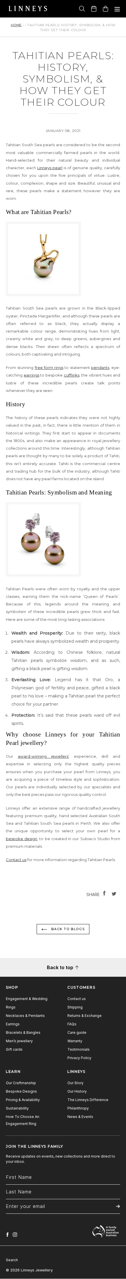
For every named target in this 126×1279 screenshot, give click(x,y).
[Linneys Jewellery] (28, 9)
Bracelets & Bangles (23, 1032)
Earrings (13, 1024)
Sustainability (17, 1108)
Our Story (75, 1083)
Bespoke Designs (21, 1091)
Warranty (74, 1041)
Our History (77, 1091)
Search (12, 1260)
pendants (100, 367)
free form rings (49, 367)
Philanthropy (78, 1108)
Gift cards (14, 1049)
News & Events (80, 1116)
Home (16, 25)
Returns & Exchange (84, 1015)
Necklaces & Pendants (25, 1015)
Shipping (75, 1007)
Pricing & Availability (23, 1100)
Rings (11, 1007)
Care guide (76, 1032)
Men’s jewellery (19, 1041)
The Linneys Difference (87, 1100)
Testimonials (78, 1049)
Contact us (16, 859)
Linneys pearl (49, 167)
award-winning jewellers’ (43, 756)
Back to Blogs (67, 929)
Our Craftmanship (21, 1083)
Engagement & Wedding (26, 999)
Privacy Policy (79, 1058)
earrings (31, 375)
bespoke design (21, 838)
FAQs (71, 1024)
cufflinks (71, 375)
